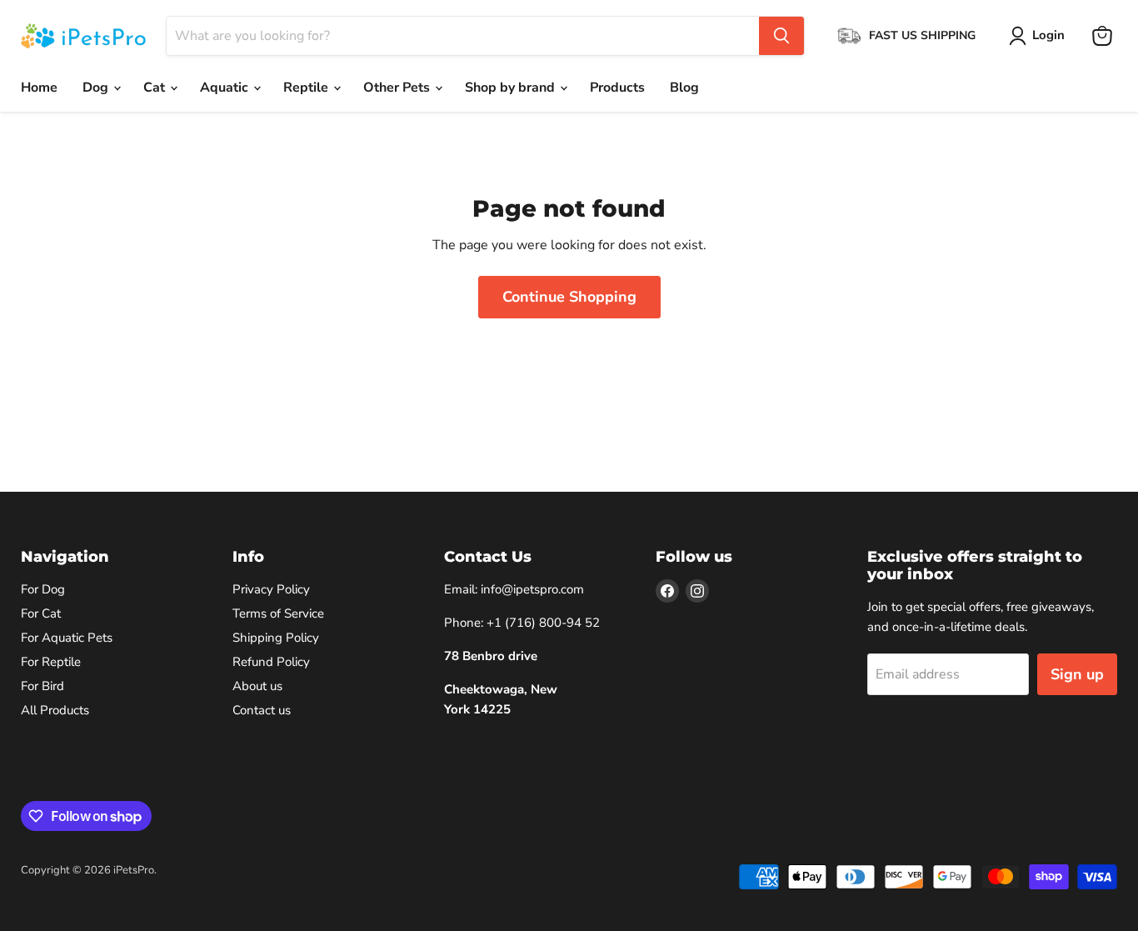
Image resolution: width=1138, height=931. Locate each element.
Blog (684, 87)
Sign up (1077, 674)
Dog (97, 87)
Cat (155, 87)
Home (39, 87)
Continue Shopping (569, 297)
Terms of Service (278, 613)
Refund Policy (271, 661)
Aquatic (226, 87)
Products (617, 87)
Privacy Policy (271, 589)
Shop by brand (511, 87)
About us (257, 686)
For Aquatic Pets (66, 637)
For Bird (42, 686)
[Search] (781, 36)
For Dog (43, 589)
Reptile (307, 87)
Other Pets (398, 87)
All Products (55, 710)
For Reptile (51, 661)
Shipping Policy (275, 637)
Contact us (261, 710)
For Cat (41, 613)
